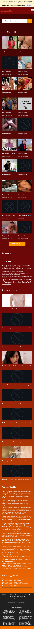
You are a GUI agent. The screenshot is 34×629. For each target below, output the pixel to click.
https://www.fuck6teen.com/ (25, 612)
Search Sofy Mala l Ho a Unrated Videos (13, 579)
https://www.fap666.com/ (8, 615)
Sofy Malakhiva (22, 51)
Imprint (17, 595)
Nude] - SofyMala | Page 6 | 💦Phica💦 (12, 215)
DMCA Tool (23, 596)
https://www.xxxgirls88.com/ (25, 610)
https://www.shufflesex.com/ (9, 617)
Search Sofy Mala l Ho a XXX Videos (12, 580)
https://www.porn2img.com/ (25, 621)
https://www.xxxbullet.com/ (9, 619)
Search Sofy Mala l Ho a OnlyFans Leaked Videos (16, 583)
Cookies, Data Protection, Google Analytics (13, 5)
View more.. (17, 244)
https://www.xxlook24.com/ (8, 624)
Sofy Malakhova (22, 174)
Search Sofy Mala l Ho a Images (11, 585)
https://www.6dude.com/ (9, 613)
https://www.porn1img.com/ (25, 619)
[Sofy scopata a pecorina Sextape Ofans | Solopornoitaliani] (9, 151)
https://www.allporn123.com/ (25, 617)
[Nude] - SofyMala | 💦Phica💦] (25, 212)
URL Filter (16, 596)
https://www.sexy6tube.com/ (25, 611)
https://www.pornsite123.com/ (8, 616)
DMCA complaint (6, 284)
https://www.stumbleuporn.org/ (25, 624)
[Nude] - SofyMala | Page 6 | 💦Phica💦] (9, 212)
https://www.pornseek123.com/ (25, 613)
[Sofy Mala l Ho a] (9, 48)
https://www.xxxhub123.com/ (9, 621)
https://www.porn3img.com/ (25, 622)
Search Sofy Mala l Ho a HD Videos (12, 582)
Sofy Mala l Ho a (6, 51)
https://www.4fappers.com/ (8, 610)
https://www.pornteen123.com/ (25, 616)
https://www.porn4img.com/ (25, 623)
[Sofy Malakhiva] (25, 48)
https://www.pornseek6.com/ (25, 615)
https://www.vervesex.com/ (9, 618)
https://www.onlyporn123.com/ (25, 618)
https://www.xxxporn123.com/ (8, 622)
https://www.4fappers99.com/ (8, 611)
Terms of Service (24, 595)
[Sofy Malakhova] (25, 171)
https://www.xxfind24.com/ (8, 623)
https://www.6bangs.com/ (8, 612)
